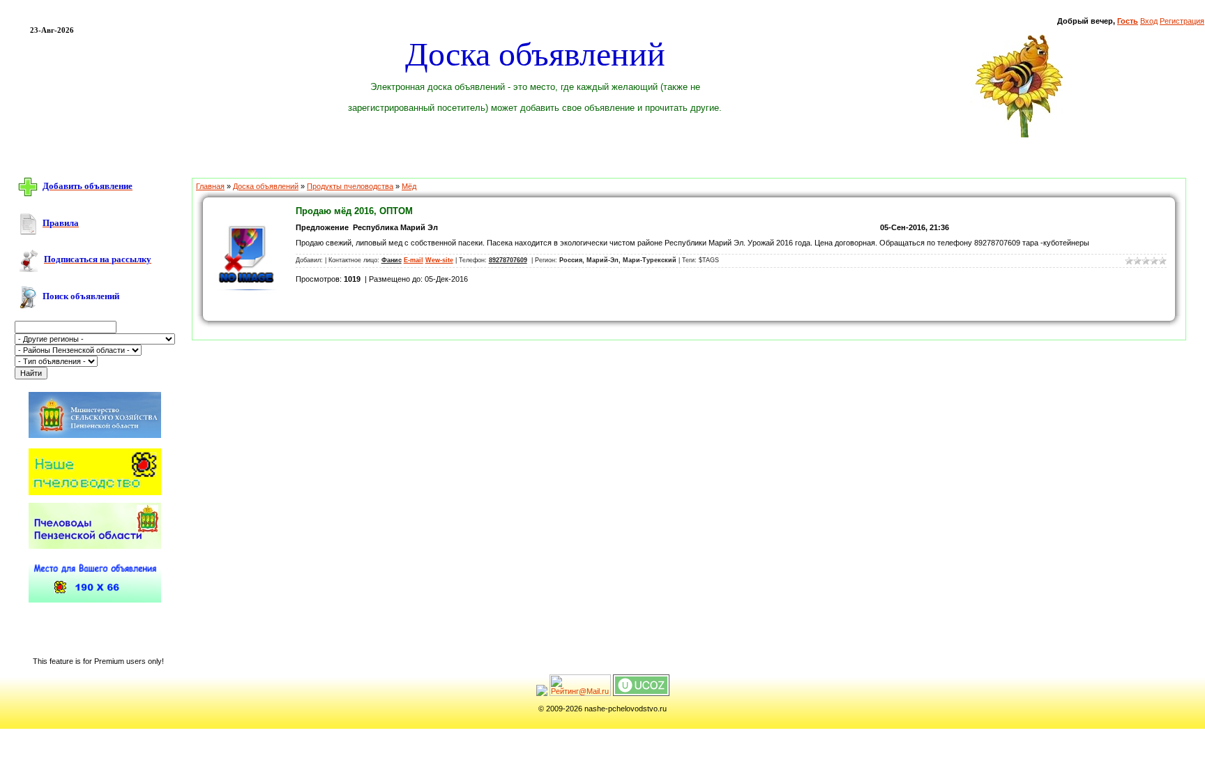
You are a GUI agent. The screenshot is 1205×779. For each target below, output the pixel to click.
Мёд (409, 186)
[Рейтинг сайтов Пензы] (541, 693)
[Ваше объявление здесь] (95, 600)
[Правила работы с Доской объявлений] (28, 223)
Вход (1149, 21)
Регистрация (1182, 21)
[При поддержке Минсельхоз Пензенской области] (95, 438)
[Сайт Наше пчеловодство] (95, 492)
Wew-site (439, 260)
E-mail (413, 260)
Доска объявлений (265, 186)
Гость (1127, 21)
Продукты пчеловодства (350, 186)
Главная (210, 186)
